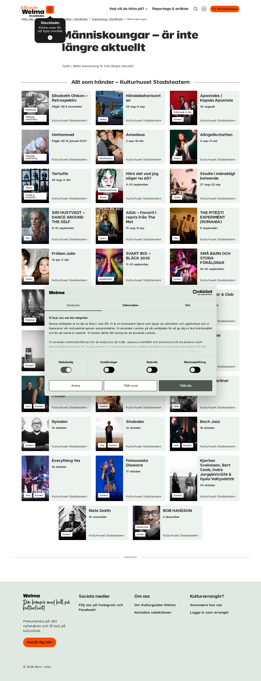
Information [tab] (130, 305)
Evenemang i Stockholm (107, 19)
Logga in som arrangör (209, 612)
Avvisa (75, 385)
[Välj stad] (50, 10)
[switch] (109, 370)
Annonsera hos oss (206, 605)
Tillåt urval (131, 385)
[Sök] (195, 10)
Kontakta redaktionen (152, 612)
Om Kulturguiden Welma (155, 605)
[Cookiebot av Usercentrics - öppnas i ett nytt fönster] (195, 293)
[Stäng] (50, 37)
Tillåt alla (185, 385)
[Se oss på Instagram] (204, 10)
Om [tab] (187, 305)
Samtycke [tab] (73, 305)
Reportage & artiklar (170, 9)
